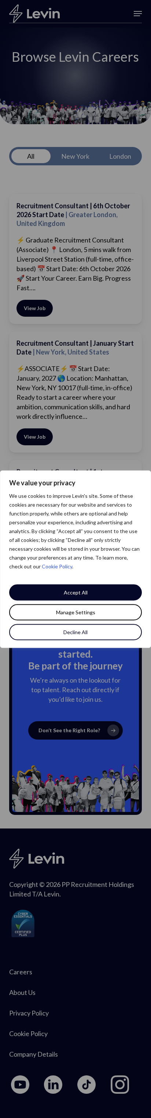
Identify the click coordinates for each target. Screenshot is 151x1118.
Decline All (75, 632)
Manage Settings (75, 612)
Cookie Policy (57, 566)
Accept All (76, 592)
